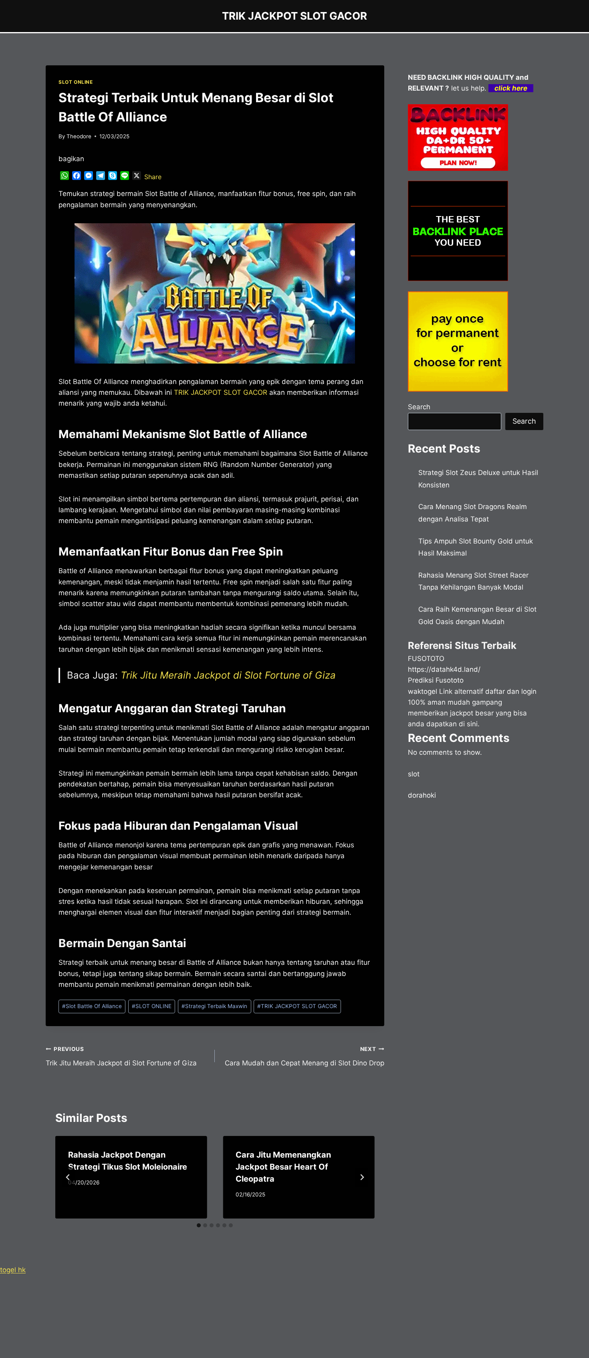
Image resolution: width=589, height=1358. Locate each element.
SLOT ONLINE (75, 82)
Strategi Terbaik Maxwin (214, 1006)
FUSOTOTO (426, 659)
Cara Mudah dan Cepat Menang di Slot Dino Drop (304, 1056)
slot (414, 774)
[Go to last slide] (68, 1177)
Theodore (79, 136)
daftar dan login (511, 691)
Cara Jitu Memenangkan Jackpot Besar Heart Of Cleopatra (283, 1167)
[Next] (361, 1177)
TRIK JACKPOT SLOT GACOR (297, 1006)
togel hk (13, 1270)
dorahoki (422, 795)
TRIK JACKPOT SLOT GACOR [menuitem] (220, 392)
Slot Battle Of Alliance (92, 1006)
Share (152, 177)
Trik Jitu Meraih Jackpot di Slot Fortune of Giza (228, 675)
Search (419, 407)
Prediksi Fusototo (436, 680)
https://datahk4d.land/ (444, 669)
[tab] (199, 1225)
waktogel (422, 691)
